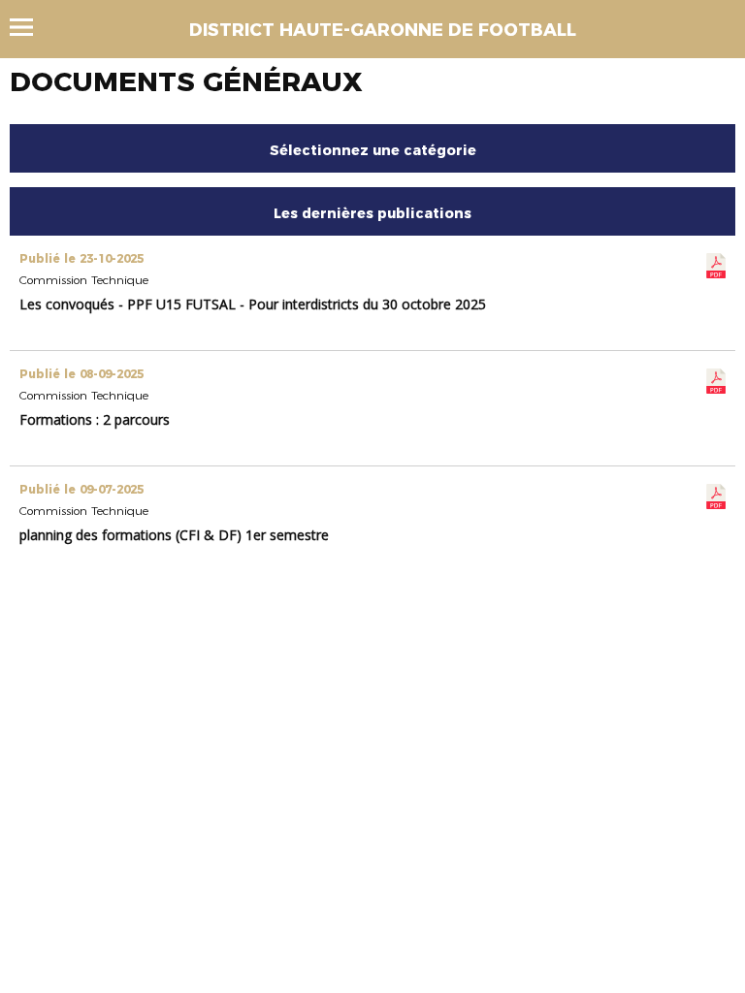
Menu (30, 27)
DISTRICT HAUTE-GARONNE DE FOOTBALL (382, 30)
